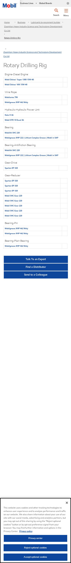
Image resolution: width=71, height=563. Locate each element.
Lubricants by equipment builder (45, 22)
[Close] (67, 503)
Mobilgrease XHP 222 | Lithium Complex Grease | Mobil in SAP (31, 137)
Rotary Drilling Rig (12, 37)
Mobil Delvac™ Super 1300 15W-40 (19, 79)
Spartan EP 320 (11, 168)
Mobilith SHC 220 (12, 132)
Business (21, 22)
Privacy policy (25, 531)
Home (7, 22)
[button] (66, 12)
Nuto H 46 (9, 115)
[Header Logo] (10, 4)
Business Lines (26, 3)
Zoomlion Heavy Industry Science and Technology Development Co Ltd (33, 28)
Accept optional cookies (35, 557)
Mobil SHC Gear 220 (13, 195)
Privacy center (35, 538)
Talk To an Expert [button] (36, 259)
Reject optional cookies (35, 547)
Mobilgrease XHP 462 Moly (16, 102)
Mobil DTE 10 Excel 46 (14, 120)
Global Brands (45, 3)
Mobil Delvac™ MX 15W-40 (16, 84)
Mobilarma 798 (11, 97)
